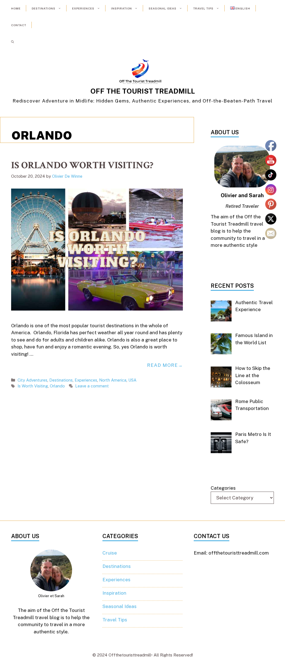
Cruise (109, 553)
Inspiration (121, 8)
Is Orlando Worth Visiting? (82, 165)
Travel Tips (203, 8)
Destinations (43, 8)
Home (16, 8)
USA (132, 380)
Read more (162, 365)
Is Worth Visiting (33, 386)
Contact (18, 25)
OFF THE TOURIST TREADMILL (142, 91)
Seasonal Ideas (162, 8)
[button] (12, 41)
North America (112, 380)
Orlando (57, 386)
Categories (223, 488)
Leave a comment (92, 386)
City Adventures (32, 380)
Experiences (83, 8)
